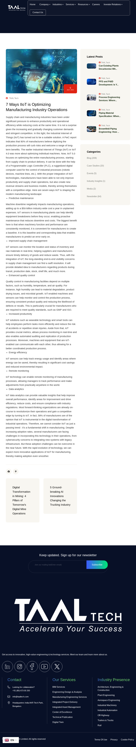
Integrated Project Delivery (64, 702)
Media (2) (91, 189)
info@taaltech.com (20, 696)
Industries (57, 4)
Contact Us (38, 12)
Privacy (114, 740)
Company (44, 4)
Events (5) (91, 173)
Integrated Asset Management (66, 707)
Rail (99, 725)
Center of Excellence (62, 712)
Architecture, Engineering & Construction (111, 688)
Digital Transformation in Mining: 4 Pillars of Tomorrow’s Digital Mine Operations (21, 500)
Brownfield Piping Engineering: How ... (109, 130)
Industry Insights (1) (96, 181)
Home (32, 4)
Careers (96, 4)
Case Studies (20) (95, 166)
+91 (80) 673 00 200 (21, 690)
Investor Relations (112, 4)
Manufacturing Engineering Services (69, 697)
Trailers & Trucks (105, 720)
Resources (83, 4)
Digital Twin (58, 722)
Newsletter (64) (94, 196)
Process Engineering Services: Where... (109, 99)
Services (70, 4)
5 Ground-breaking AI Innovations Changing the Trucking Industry (60, 496)
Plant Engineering (106, 695)
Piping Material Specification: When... (110, 114)
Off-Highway (103, 715)
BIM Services (58, 687)
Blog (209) (92, 158)
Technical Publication (62, 717)
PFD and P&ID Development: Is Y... (108, 83)
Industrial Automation (107, 710)
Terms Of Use (100, 740)
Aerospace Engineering (109, 700)
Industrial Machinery (107, 705)
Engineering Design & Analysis (67, 692)
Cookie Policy (127, 740)
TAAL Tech (13, 98)
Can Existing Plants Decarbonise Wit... (109, 67)
